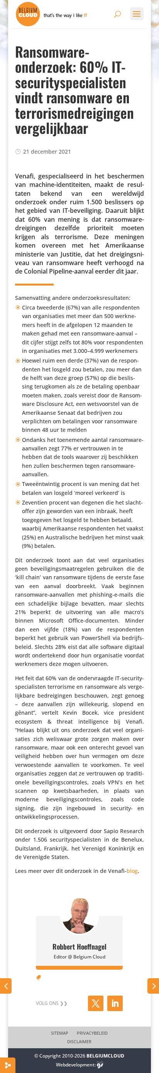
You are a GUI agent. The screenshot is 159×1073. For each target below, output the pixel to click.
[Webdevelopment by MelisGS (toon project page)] (100, 1064)
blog (132, 870)
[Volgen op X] (95, 1003)
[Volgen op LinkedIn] (115, 1003)
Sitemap (59, 1033)
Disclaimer (79, 1041)
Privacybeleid (92, 1033)
